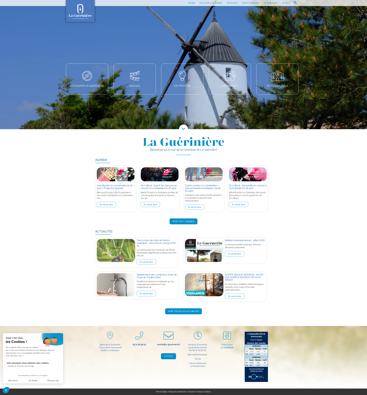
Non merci (12, 380)
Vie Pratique (232, 3)
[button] (6, 390)
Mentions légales (161, 392)
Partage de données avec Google (21, 366)
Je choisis (33, 380)
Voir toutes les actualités (183, 311)
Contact (286, 3)
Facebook (228, 347)
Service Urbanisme (250, 3)
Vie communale (270, 3)
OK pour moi (53, 380)
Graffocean (207, 392)
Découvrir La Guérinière (211, 3)
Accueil (191, 3)
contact (168, 356)
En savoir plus (106, 204)
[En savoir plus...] (115, 174)
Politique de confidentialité (177, 392)
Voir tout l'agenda (183, 221)
